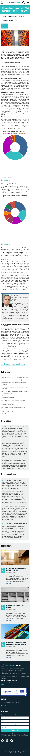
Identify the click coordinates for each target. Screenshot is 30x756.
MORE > (2, 684)
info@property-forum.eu (9, 706)
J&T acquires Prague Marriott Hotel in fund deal (15, 377)
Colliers (7, 364)
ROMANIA (11, 21)
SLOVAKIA (21, 17)
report (22, 364)
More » (14, 320)
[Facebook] (2, 740)
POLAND (5, 17)
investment (15, 364)
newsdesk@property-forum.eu (9, 682)
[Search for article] (23, 3)
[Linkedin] (7, 740)
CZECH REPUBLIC (12, 17)
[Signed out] (2, 3)
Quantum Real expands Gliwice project (12, 380)
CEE (2, 364)
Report (14, 48)
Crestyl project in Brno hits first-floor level (13, 400)
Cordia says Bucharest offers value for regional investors (16, 643)
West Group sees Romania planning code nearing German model (13, 396)
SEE (16, 21)
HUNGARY (5, 21)
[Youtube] (11, 740)
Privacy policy (18, 753)
